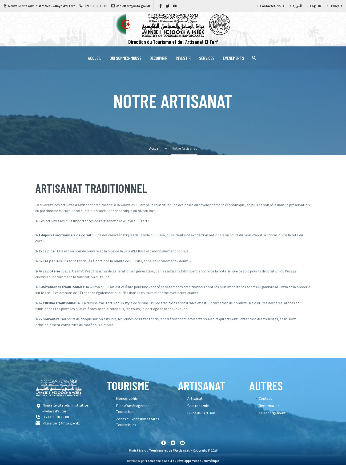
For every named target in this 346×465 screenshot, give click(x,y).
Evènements (233, 58)
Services (206, 58)
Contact (265, 398)
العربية (297, 6)
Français (336, 6)
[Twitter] (167, 6)
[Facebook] (160, 6)
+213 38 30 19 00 (95, 6)
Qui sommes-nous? (125, 58)
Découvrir (158, 58)
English (315, 6)
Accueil (94, 58)
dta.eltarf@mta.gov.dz (133, 6)
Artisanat (195, 398)
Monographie (127, 398)
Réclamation (269, 405)
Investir (183, 58)
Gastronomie (198, 405)
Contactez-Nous (272, 6)
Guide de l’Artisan (201, 413)
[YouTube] (174, 6)
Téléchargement (272, 413)
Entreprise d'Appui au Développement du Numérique (182, 461)
